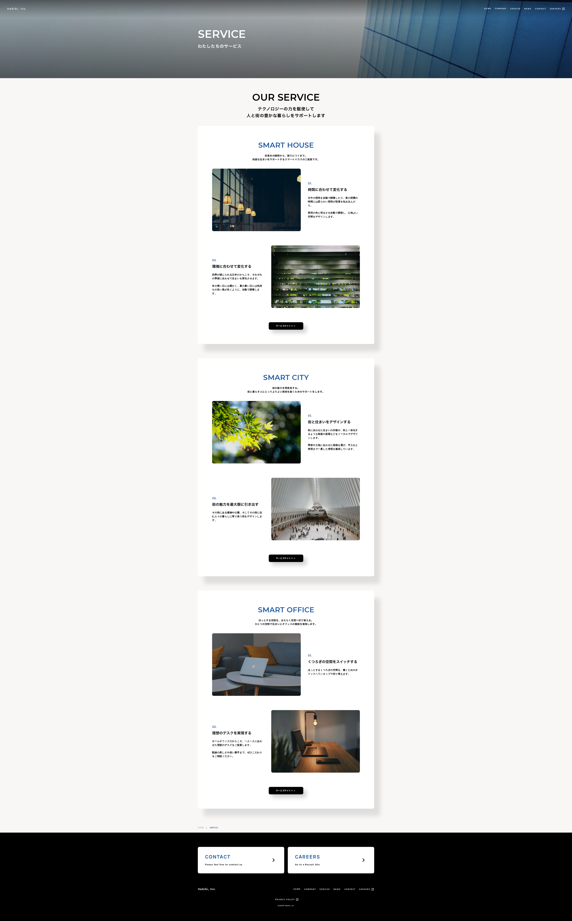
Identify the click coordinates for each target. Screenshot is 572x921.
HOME (487, 8)
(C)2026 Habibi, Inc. (286, 906)
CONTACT (540, 8)
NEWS (527, 8)
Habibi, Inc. (207, 889)
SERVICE (515, 8)
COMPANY (501, 8)
